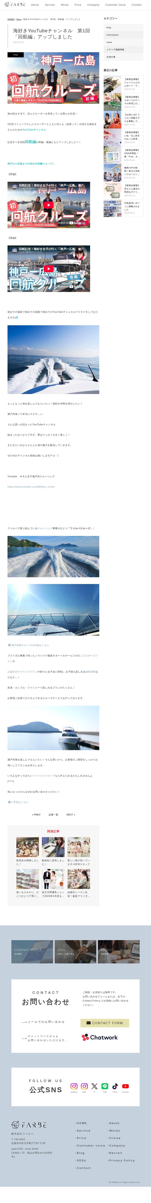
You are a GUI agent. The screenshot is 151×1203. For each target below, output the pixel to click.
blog (19, 19)
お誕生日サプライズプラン (23, 671)
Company (93, 4)
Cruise (115, 1138)
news (109, 42)
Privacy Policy (122, 1160)
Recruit (115, 1152)
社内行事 (111, 57)
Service (50, 4)
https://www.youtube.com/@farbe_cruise (31, 486)
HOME (11, 19)
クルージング (45, 528)
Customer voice (91, 1145)
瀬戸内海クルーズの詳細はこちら (30, 645)
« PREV (36, 814)
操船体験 (91, 671)
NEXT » (71, 814)
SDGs (81, 1160)
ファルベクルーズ (45, 775)
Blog (81, 1152)
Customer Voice (115, 4)
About (35, 4)
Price (78, 4)
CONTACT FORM (107, 1023)
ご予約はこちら (19, 802)
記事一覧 (53, 814)
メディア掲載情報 (115, 49)
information (113, 35)
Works (65, 4)
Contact (137, 4)
